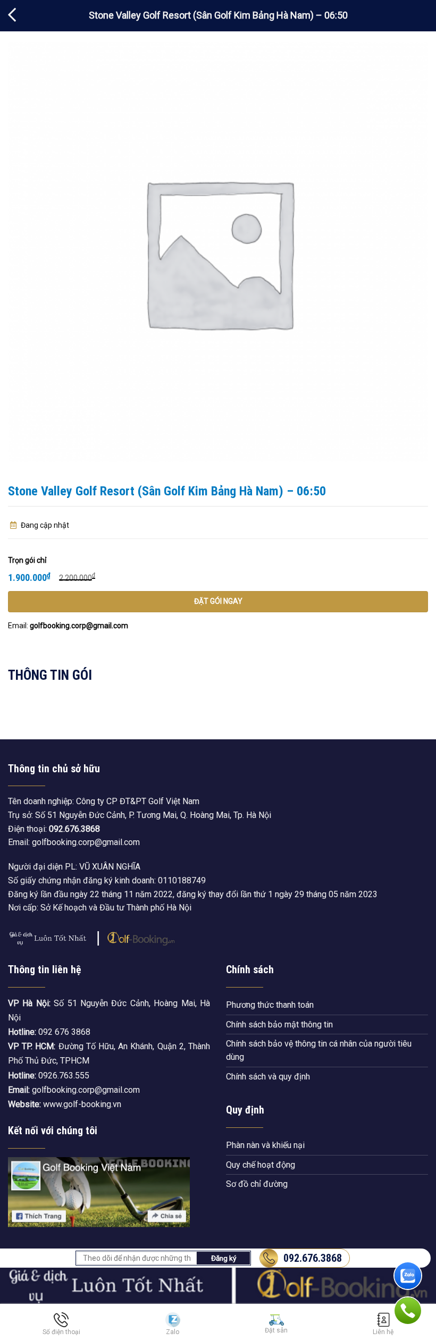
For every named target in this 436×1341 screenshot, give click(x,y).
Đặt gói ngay (218, 601)
